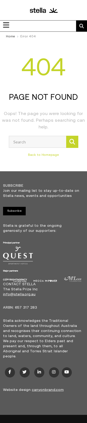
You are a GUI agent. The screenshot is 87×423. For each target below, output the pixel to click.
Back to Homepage (43, 155)
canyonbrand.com (48, 390)
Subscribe (14, 211)
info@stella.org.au (19, 294)
